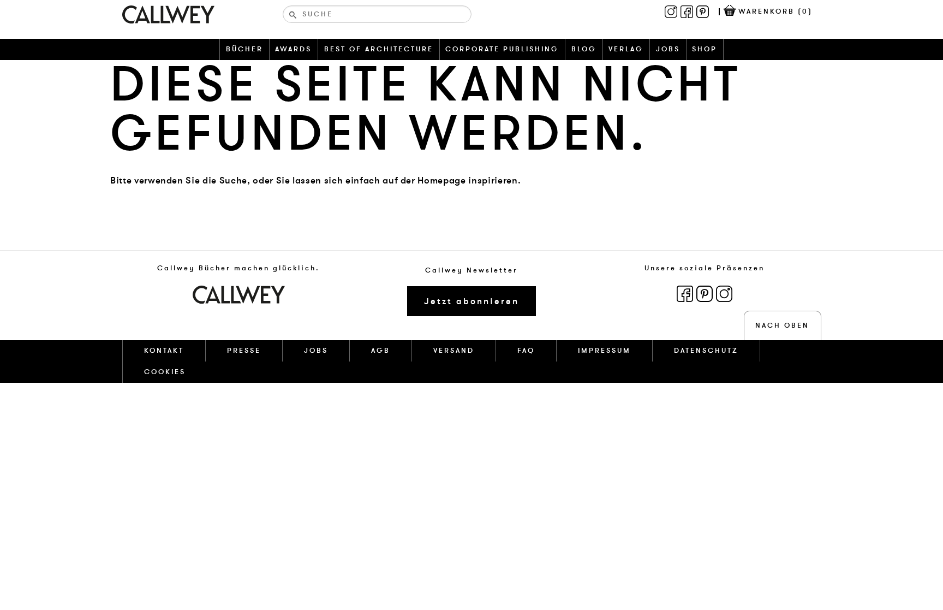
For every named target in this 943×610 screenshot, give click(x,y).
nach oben (782, 325)
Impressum (604, 351)
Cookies (165, 372)
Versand (453, 351)
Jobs (668, 49)
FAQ (526, 351)
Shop (704, 49)
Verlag (625, 49)
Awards (293, 49)
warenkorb (775, 11)
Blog (583, 49)
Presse (244, 351)
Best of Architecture (378, 49)
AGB (380, 351)
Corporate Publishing (502, 49)
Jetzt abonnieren (471, 301)
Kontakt (164, 351)
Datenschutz (706, 351)
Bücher (244, 49)
